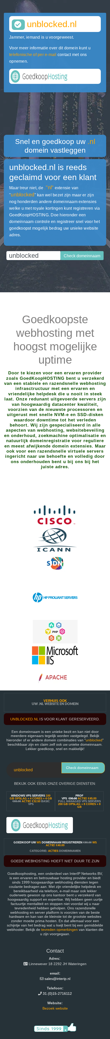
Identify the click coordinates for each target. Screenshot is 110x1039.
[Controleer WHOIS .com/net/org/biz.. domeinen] (55, 539)
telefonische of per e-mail (33, 54)
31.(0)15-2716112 (57, 993)
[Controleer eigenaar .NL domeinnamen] (55, 563)
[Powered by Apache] (55, 678)
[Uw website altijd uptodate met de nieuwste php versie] (55, 631)
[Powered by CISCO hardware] (55, 516)
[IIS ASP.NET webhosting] (55, 655)
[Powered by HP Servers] (55, 597)
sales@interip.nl (57, 979)
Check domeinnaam (82, 768)
